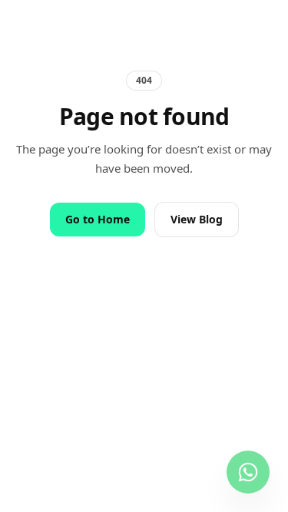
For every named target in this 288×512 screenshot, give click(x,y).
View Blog (196, 219)
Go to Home (97, 219)
